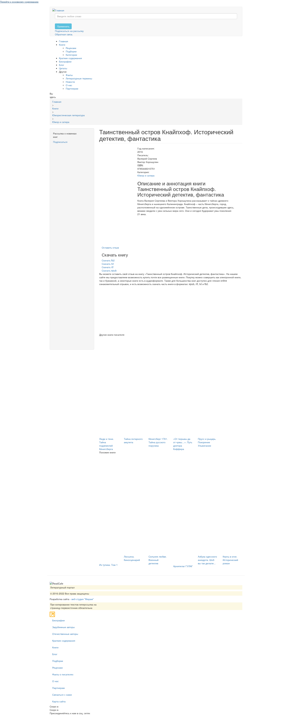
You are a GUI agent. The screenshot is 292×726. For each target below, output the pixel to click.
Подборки (71, 51)
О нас (69, 85)
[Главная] (59, 10)
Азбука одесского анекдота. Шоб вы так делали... (207, 560)
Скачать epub (109, 270)
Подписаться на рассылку (69, 31)
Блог (61, 65)
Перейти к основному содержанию (19, 1)
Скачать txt (108, 263)
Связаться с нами (62, 694)
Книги (62, 44)
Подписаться (60, 142)
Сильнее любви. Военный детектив (158, 560)
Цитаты (63, 68)
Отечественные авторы (65, 634)
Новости (70, 81)
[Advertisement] (72, 194)
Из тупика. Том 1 (108, 564)
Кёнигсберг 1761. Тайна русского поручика (158, 442)
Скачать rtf (107, 267)
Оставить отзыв (110, 247)
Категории (71, 54)
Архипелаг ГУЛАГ (183, 566)
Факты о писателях (62, 674)
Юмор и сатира (145, 175)
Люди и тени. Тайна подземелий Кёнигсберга (106, 444)
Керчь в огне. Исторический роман (230, 560)
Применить (63, 26)
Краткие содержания (70, 58)
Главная (63, 41)
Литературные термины (79, 78)
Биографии (65, 61)
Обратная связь (63, 34)
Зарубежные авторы (63, 627)
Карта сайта (59, 701)
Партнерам (72, 88)
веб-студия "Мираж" (82, 599)
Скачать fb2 (108, 260)
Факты (69, 75)
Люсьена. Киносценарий (132, 558)
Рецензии (71, 48)
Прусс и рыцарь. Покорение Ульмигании (207, 442)
